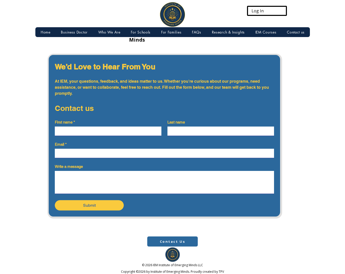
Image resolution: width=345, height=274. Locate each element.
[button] (228, 32)
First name (65, 122)
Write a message (69, 166)
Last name (176, 122)
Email (61, 144)
